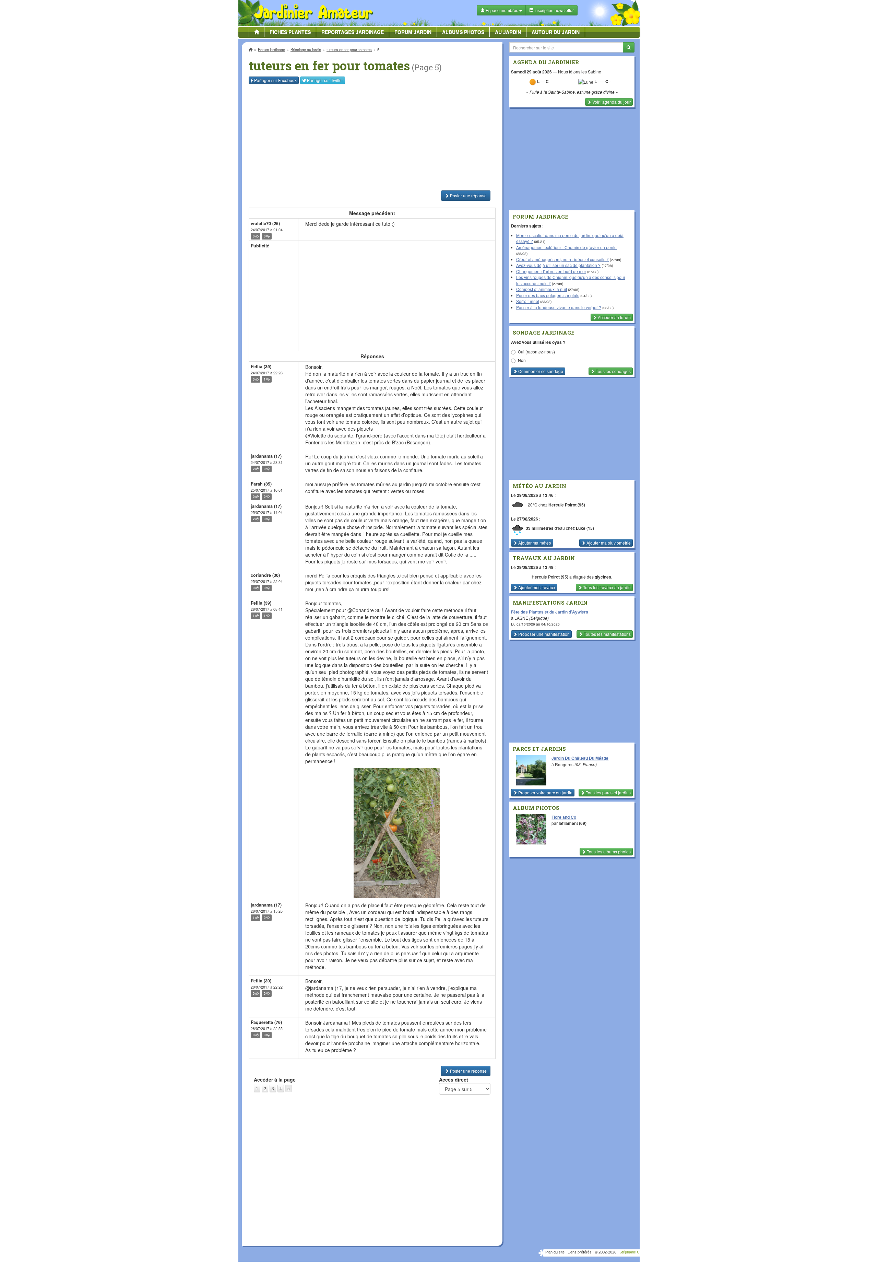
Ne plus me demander (513, 191)
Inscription (388, 110)
